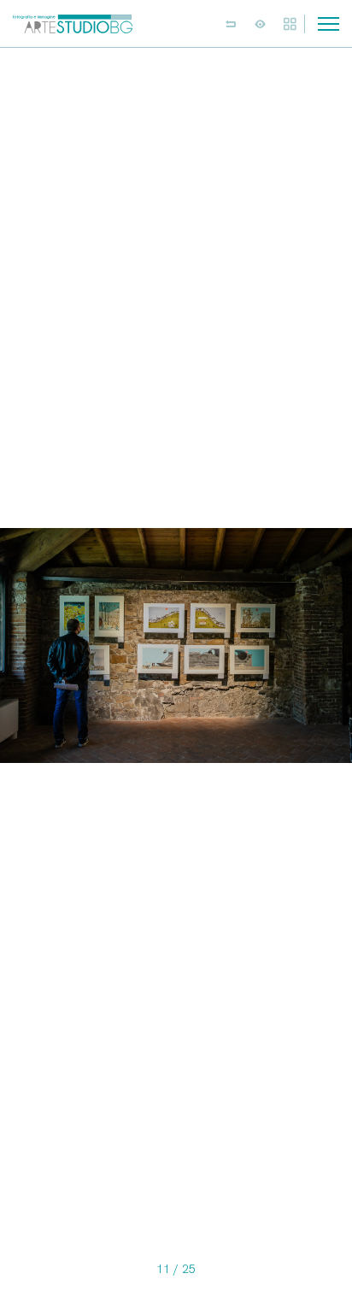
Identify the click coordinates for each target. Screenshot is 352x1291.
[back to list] (230, 24)
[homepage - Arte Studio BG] (72, 23)
